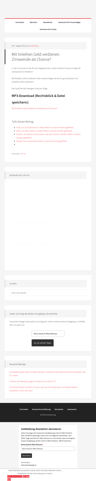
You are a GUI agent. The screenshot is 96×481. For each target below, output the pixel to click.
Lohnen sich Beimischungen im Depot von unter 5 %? (32, 381)
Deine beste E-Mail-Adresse (32, 445)
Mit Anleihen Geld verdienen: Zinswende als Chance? (34, 108)
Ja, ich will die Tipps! (42, 343)
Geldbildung (48, 8)
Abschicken (26, 456)
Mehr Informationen (14, 476)
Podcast (23, 154)
